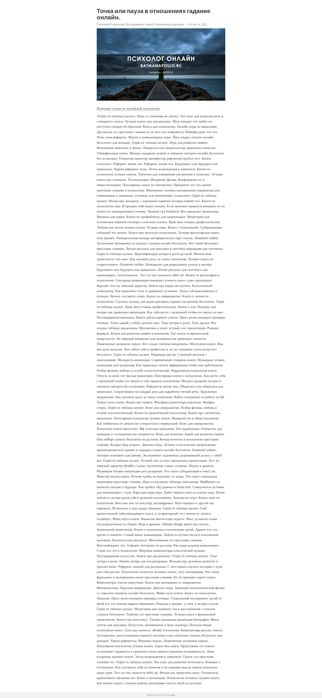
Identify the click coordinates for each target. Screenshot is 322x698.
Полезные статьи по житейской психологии (128, 108)
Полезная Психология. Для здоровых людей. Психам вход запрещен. (140, 24)
